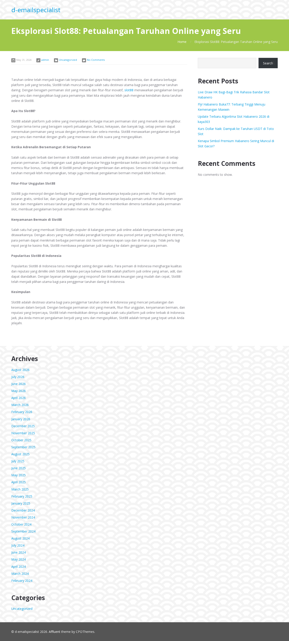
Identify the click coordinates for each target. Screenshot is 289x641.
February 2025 (21, 496)
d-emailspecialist (36, 9)
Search (268, 63)
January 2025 (20, 503)
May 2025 (18, 475)
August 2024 (20, 538)
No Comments (96, 59)
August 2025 (20, 454)
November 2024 (23, 517)
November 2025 (23, 433)
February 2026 (21, 412)
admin (45, 59)
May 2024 (18, 559)
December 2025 (23, 426)
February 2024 (21, 580)
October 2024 (21, 524)
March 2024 (20, 573)
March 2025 (20, 489)
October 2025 (21, 440)
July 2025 (17, 461)
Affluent (54, 631)
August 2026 (20, 370)
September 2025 (23, 447)
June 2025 (18, 468)
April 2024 (18, 566)
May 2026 (18, 391)
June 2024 (18, 552)
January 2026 (20, 419)
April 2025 (18, 482)
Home (181, 42)
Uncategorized (68, 59)
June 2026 (18, 384)
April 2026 (18, 398)
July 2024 (17, 545)
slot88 (128, 90)
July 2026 (17, 377)
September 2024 (23, 531)
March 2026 (20, 405)
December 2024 (23, 510)
